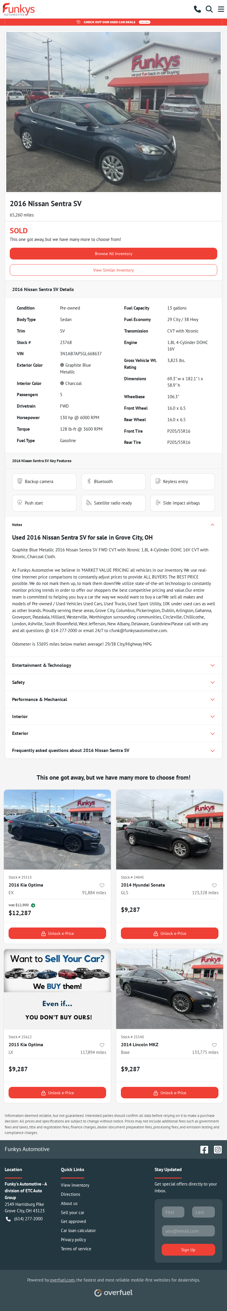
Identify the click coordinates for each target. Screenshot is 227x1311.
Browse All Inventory (113, 253)
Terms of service (76, 1249)
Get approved (73, 1221)
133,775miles (205, 1052)
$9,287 (130, 910)
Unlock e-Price (61, 933)
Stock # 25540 (132, 1036)
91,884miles (94, 892)
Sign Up (188, 1249)
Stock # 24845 (132, 877)
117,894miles (93, 1052)
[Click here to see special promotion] (113, 21)
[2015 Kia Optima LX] (57, 989)
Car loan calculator (78, 1230)
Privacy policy (73, 1239)
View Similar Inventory (113, 270)
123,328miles (205, 892)
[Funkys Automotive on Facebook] (202, 1149)
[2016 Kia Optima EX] (57, 830)
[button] (197, 9)
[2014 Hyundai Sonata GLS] (169, 830)
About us (69, 1203)
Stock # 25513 (20, 877)
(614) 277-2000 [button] (28, 1218)
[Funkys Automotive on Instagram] (215, 1149)
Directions (70, 1194)
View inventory (75, 1185)
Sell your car (72, 1212)
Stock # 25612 (20, 1036)
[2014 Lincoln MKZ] (169, 989)
